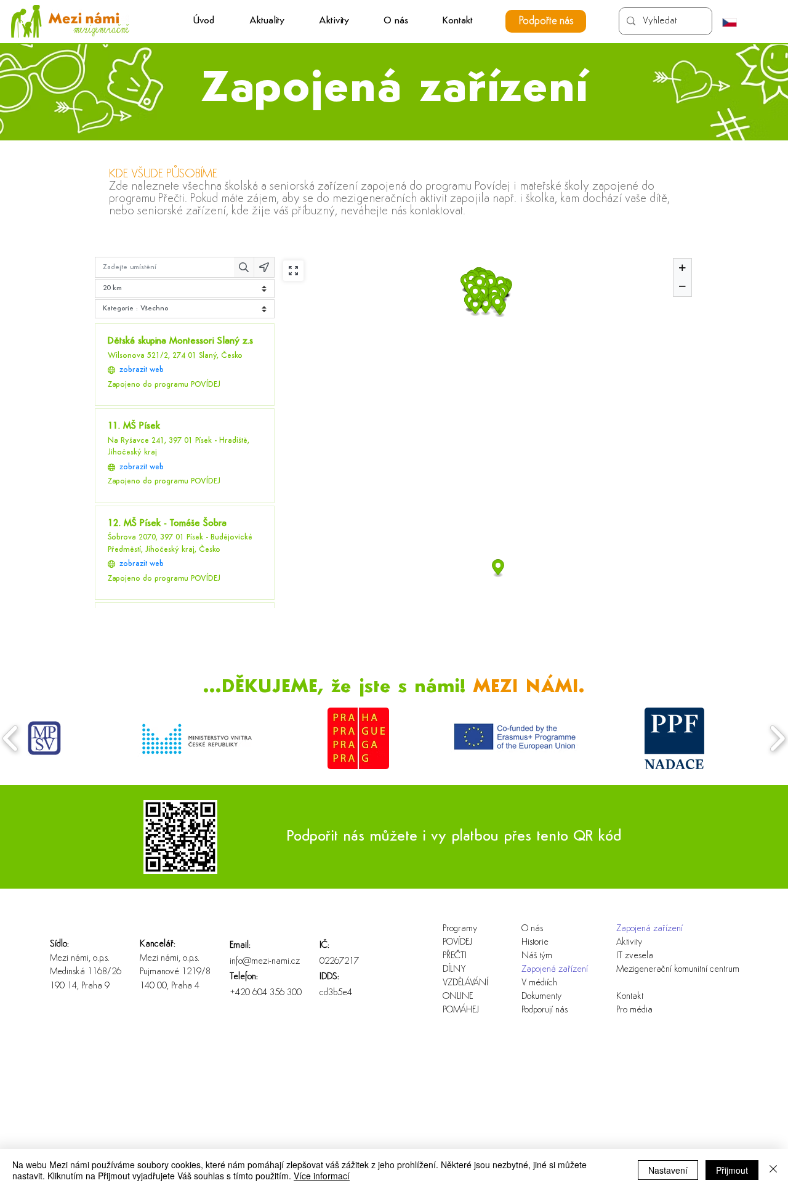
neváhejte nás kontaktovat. (402, 211)
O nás (532, 929)
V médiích (539, 983)
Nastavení (668, 1170)
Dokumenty (541, 996)
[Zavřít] (773, 1170)
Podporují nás (544, 1010)
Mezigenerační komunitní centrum (656, 969)
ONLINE (458, 996)
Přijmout (732, 1170)
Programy (460, 929)
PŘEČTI (455, 956)
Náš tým (536, 956)
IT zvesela (634, 956)
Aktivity (629, 942)
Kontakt (629, 996)
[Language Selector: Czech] (735, 22)
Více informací (322, 1175)
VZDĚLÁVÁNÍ (465, 983)
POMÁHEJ (461, 1010)
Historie (535, 942)
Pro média (634, 1010)
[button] (334, 21)
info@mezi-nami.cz (265, 961)
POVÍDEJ (457, 942)
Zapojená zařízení (554, 969)
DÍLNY (454, 969)
